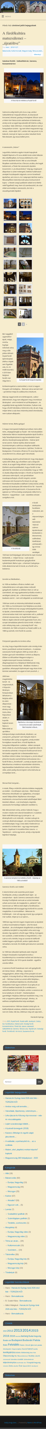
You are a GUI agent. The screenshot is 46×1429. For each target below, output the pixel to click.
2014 (26, 1330)
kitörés (18, 1352)
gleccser (34, 1345)
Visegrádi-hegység (33, 1363)
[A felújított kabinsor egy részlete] (10, 277)
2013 (18, 1330)
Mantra (29, 1423)
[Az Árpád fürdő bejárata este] (10, 228)
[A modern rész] (10, 313)
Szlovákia (14, 1359)
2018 (12, 1336)
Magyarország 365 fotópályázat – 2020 (21, 1158)
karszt (30, 1349)
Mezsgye (11, 1191)
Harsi (7, 47)
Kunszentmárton (8, 1026)
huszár (24, 1349)
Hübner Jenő (19, 1024)
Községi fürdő (28, 1024)
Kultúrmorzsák (16, 51)
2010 (5, 1331)
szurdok (20, 1359)
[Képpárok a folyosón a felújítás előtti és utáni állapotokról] (25, 289)
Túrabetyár (9, 1272)
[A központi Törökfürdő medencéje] (10, 252)
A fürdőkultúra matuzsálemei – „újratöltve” (14, 38)
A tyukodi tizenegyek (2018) (16, 1128)
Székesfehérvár (7, 1029)
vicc (25, 1362)
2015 (8, 1021)
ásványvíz (32, 1021)
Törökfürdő (11, 1031)
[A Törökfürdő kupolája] (25, 252)
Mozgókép (9, 1227)
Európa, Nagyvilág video (18, 1232)
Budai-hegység (34, 1336)
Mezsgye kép (13, 1268)
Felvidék (13, 1344)
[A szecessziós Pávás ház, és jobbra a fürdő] (10, 216)
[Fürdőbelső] (10, 301)
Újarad (25, 1366)
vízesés (5, 1366)
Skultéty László (34, 1356)
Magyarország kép (15, 1263)
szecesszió (30, 1026)
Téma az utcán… (12, 1241)
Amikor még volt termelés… (17, 1106)
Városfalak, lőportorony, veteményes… (21, 1111)
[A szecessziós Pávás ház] (25, 203)
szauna (24, 1026)
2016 (6, 1335)
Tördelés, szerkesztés (17, 1223)
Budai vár (7, 1340)
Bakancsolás (7, 51)
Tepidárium (32, 1029)
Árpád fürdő (15, 1021)
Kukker (8, 1196)
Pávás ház (17, 1026)
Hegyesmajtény (16, 1349)
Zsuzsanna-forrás (28, 1031)
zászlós (15, 1366)
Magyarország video (16, 1236)
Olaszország (8, 1356)
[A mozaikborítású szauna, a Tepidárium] (25, 301)
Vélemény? (37, 54)
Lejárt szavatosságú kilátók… (17, 1124)
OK (38, 1082)
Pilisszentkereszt (22, 1356)
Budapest (17, 1340)
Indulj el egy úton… (10, 1423)
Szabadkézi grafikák (16, 1214)
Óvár (20, 1366)
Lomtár (8, 1209)
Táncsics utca (24, 1029)
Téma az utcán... (37, 51)
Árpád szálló (24, 1021)
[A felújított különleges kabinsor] (25, 264)
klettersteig (25, 1352)
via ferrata (20, 1362)
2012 (10, 1330)
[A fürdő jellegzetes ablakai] (25, 240)
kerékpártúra (9, 1352)
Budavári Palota (31, 1340)
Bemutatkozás (18, 1296)
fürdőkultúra (9, 1024)
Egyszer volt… (14, 1205)
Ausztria (17, 1336)
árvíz (29, 1366)
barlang (24, 1336)
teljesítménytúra (9, 1362)
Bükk (5, 1345)
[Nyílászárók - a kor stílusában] (10, 289)
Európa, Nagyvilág (15, 1182)
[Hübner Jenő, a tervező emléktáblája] (10, 240)
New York (33, 1352)
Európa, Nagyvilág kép (17, 1259)
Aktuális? (11, 1200)
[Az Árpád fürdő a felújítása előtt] (10, 203)
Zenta (11, 1366)
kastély (35, 1349)
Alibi (7, 1173)
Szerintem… (13, 1250)
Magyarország (27, 51)
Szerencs (16, 1029)
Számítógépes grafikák (17, 1218)
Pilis (15, 1356)
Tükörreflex (10, 1254)
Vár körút (18, 1031)
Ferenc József (25, 1345)
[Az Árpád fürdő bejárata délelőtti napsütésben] (25, 228)
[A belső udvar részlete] (25, 313)
